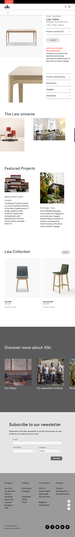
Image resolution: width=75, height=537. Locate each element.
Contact (59, 488)
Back (8, 12)
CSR (6, 508)
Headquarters (62, 491)
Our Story (9, 488)
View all (66, 252)
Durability (9, 496)
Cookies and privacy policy (12, 528)
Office (24, 499)
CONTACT (53, 40)
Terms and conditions (11, 525)
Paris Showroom (62, 494)
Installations (44, 505)
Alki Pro (42, 488)
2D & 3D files (44, 496)
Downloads (43, 494)
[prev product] (68, 504)
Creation (8, 502)
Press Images (44, 491)
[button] (65, 7)
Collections (26, 488)
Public (24, 502)
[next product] (68, 501)
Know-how (9, 499)
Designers (9, 505)
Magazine (43, 502)
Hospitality (26, 496)
